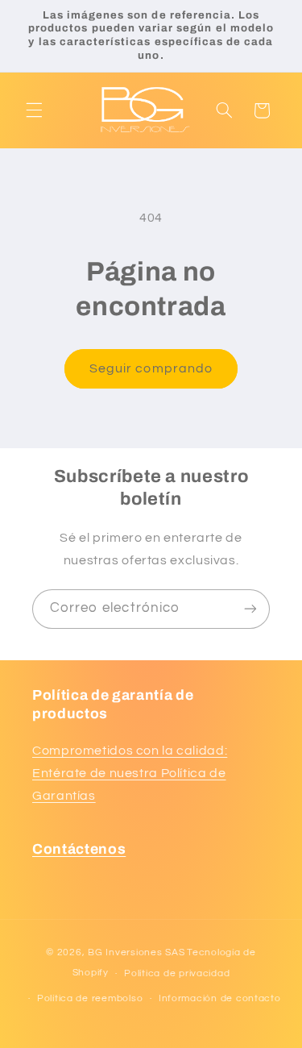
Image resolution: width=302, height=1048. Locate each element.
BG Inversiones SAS (136, 952)
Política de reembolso (90, 998)
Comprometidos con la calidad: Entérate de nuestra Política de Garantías (129, 773)
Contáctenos (79, 849)
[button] (33, 110)
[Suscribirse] (250, 609)
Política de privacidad (177, 973)
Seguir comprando (151, 368)
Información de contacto (220, 998)
